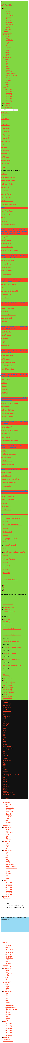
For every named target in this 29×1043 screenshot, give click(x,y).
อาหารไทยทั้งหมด (7, 698)
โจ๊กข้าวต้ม (9, 22)
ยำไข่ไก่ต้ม (4, 386)
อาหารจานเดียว (7, 676)
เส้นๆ (7, 25)
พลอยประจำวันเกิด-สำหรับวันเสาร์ (11, 659)
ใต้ (6, 56)
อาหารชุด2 (9, 91)
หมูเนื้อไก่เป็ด (9, 40)
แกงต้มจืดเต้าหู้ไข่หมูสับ (7, 410)
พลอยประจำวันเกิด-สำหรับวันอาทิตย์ (12, 665)
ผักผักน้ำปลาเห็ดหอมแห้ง (8, 362)
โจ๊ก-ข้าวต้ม (6, 675)
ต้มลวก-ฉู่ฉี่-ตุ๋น (10, 71)
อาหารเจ (5, 621)
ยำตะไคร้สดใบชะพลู (6, 267)
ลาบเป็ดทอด (4, 174)
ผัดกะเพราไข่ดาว (5, 164)
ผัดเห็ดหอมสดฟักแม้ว (7, 366)
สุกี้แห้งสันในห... (5, 113)
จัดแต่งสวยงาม (9, 18)
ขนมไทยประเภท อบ (8, 609)
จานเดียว (8, 29)
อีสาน (7, 52)
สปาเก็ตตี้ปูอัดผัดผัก (6, 243)
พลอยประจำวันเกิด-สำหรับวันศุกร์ (11, 653)
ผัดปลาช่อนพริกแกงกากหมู (8, 315)
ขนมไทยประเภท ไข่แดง (9, 611)
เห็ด (7, 43)
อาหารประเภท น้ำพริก (8, 692)
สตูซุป (7, 86)
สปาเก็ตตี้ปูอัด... (5, 119)
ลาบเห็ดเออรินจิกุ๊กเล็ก (7, 184)
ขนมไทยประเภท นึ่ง (8, 604)
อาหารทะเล (6, 694)
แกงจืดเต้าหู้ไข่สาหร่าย (7, 417)
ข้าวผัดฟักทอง (5, 131)
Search (15, 109)
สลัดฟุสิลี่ (6, 573)
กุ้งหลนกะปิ (4, 288)
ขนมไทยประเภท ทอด (8, 607)
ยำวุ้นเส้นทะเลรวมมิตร (7, 201)
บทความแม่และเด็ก (8, 107)
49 (4, 590)
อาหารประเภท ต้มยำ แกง (9, 682)
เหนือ (7, 54)
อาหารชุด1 (9, 89)
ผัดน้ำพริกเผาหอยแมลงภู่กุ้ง (8, 284)
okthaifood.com (5, 115)
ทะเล (7, 36)
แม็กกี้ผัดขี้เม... (5, 157)
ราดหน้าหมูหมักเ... (6, 153)
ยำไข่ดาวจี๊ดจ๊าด (5, 379)
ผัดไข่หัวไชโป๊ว (5, 393)
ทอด (7, 63)
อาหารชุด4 (9, 94)
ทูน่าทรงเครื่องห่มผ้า (6, 274)
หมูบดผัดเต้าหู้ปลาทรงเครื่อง (8, 180)
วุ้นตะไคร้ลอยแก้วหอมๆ (7, 211)
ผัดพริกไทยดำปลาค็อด (7, 270)
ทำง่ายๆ (8, 13)
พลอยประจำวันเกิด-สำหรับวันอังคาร (12, 635)
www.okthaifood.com (5, 798)
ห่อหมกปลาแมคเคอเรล (7, 260)
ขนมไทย (5, 31)
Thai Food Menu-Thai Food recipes (11, 774)
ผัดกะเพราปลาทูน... (6, 160)
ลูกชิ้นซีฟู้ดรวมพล (5, 187)
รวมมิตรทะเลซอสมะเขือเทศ (8, 204)
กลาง (7, 50)
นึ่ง (7, 61)
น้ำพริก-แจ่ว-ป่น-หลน (11, 75)
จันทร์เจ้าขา (4, 383)
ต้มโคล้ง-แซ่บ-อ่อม (11, 73)
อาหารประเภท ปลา (8, 696)
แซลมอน (8, 47)
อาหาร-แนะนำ (10, 15)
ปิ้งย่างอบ (8, 80)
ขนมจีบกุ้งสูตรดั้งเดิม (6, 461)
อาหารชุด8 (9, 101)
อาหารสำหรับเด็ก (7, 623)
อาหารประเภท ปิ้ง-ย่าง (8, 689)
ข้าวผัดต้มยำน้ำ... (6, 138)
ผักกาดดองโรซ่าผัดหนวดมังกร (9, 250)
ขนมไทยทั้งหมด (7, 612)
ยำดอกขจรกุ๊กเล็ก (5, 437)
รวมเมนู (5, 87)
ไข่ (7, 45)
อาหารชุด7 (9, 100)
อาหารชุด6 (9, 98)
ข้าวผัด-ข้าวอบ (9, 24)
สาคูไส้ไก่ (3, 342)
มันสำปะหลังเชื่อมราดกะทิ (8, 224)
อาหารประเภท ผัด (7, 683)
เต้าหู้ (7, 41)
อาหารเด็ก (8, 11)
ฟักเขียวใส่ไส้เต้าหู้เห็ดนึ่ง (7, 369)
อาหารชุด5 (9, 96)
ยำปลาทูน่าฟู (4, 311)
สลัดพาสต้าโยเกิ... (6, 141)
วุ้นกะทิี (3, 218)
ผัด (7, 64)
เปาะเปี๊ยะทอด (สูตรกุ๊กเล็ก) (8, 454)
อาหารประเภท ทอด (8, 687)
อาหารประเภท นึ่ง (7, 685)
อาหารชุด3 (9, 93)
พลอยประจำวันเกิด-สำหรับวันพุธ (11, 641)
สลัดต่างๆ (5, 680)
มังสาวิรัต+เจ (9, 20)
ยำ (6, 77)
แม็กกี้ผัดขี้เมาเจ (5, 359)
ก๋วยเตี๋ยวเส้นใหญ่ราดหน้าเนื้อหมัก (10, 479)
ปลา (7, 38)
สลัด (7, 82)
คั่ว (7, 59)
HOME (5, 8)
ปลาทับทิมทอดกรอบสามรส (8, 177)
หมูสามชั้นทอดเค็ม (6, 240)
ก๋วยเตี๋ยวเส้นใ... (5, 125)
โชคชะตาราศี (6, 105)
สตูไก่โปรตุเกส (5, 345)
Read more (5, 521)
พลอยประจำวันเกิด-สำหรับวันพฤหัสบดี (12, 647)
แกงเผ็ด (8, 70)
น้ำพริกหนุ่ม (4, 321)
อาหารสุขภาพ (6, 619)
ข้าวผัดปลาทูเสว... (6, 135)
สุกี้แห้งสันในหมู (5, 338)
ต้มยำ (7, 66)
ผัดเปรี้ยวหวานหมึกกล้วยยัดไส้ (9, 291)
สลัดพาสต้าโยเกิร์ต (6, 194)
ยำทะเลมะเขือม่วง (6, 264)
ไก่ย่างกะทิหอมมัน (6, 197)
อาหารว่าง (8, 17)
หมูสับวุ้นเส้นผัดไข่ (6, 237)
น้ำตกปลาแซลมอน (6, 191)
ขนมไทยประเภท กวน (8, 605)
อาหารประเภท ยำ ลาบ (8, 691)
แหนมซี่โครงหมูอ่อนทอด (7, 464)
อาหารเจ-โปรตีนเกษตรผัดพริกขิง (10, 440)
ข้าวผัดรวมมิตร (5, 128)
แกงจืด (8, 68)
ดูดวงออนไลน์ (6, 103)
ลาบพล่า (8, 78)
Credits (5, 791)
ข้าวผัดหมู (3, 167)
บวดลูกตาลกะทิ (5, 221)
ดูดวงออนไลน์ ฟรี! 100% (9, 794)
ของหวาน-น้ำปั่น (7, 33)
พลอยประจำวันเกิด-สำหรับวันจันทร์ (12, 629)
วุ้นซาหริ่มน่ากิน (5, 214)
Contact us (5, 789)
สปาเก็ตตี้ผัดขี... (5, 147)
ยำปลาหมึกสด (5, 298)
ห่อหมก (8, 84)
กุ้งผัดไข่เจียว (4, 389)
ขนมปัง (8, 27)
